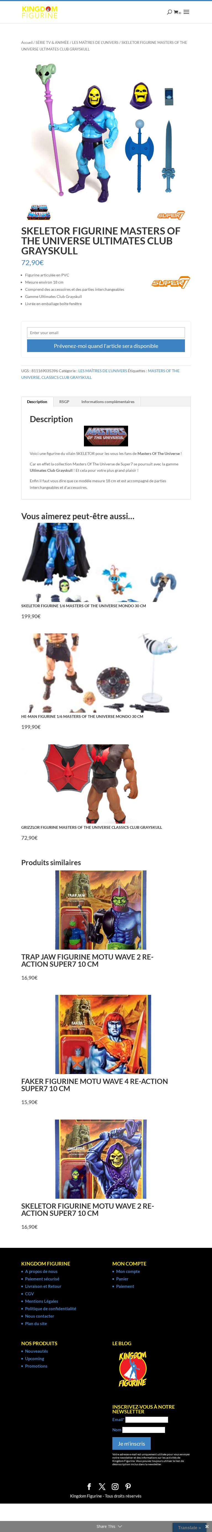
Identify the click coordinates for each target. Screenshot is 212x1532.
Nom (116, 1429)
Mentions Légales (41, 1301)
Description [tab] (37, 401)
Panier (122, 1278)
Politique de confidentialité (50, 1308)
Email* (118, 1419)
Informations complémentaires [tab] (107, 401)
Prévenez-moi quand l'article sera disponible (106, 345)
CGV (29, 1293)
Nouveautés (36, 1351)
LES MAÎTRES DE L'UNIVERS (95, 42)
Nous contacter (39, 1315)
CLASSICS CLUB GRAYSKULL (66, 377)
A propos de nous (41, 1271)
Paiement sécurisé (42, 1278)
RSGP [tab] (64, 401)
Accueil (27, 42)
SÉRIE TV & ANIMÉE (52, 42)
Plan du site (36, 1323)
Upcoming (34, 1358)
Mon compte (128, 1271)
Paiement (125, 1286)
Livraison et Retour (43, 1286)
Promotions (36, 1365)
